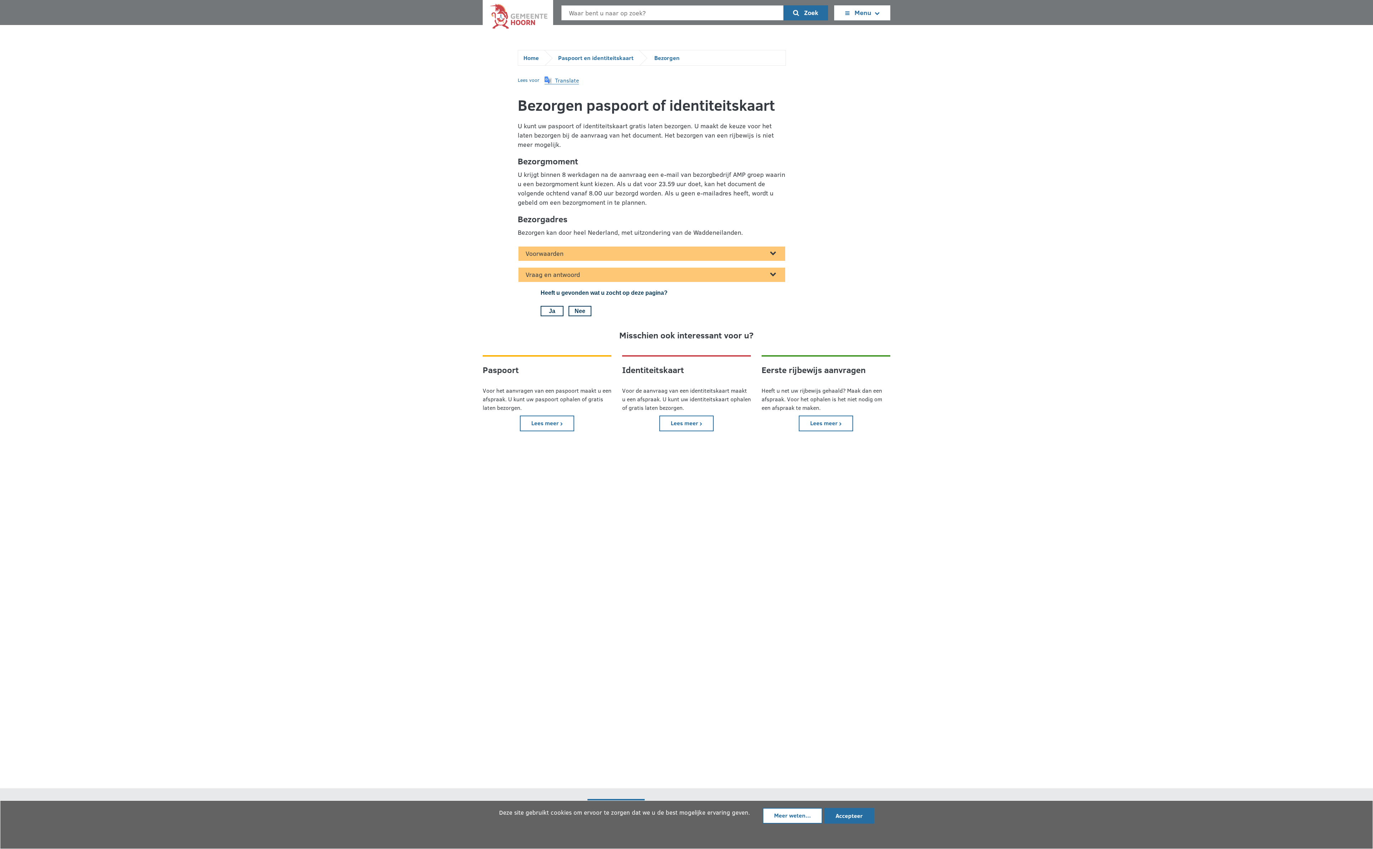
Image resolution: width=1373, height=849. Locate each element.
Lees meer (552, 423)
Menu (863, 12)
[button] (562, 80)
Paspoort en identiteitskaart (596, 57)
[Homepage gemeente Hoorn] (518, 18)
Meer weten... (792, 815)
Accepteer (849, 815)
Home (531, 57)
